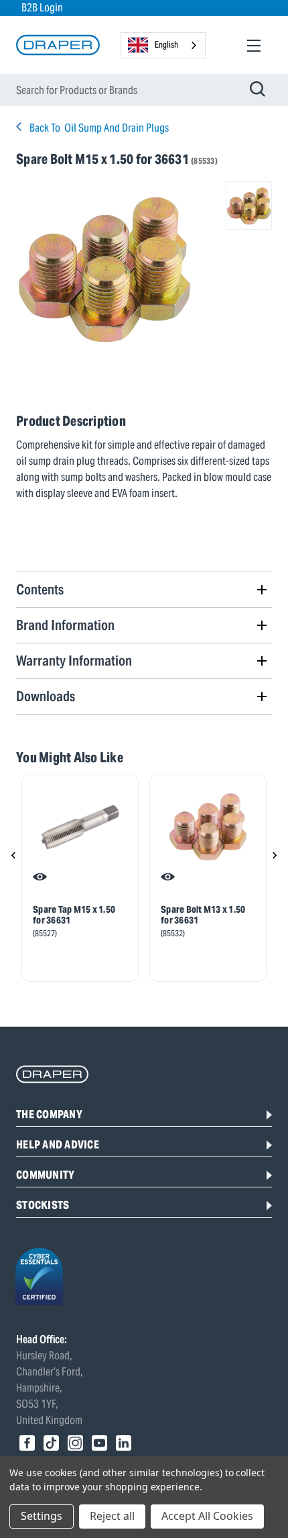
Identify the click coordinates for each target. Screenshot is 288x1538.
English (166, 44)
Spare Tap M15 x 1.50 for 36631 (74, 914)
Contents (40, 589)
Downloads (45, 696)
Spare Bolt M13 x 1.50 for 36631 (203, 914)
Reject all (112, 1515)
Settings (41, 1515)
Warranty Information (74, 660)
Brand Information (65, 625)
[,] (80, 827)
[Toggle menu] (253, 45)
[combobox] (163, 45)
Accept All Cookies (207, 1515)
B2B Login (42, 8)
